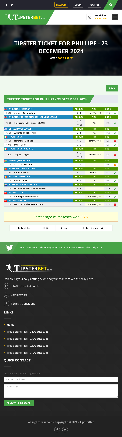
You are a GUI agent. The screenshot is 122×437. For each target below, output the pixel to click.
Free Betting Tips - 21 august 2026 (27, 352)
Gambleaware (19, 295)
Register (94, 4)
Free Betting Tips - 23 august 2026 (27, 338)
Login (78, 4)
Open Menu (115, 17)
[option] (69, 247)
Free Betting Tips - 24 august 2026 (27, 331)
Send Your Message (18, 403)
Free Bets (61, 4)
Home (52, 58)
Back (112, 88)
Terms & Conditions (23, 303)
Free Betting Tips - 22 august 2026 (27, 345)
